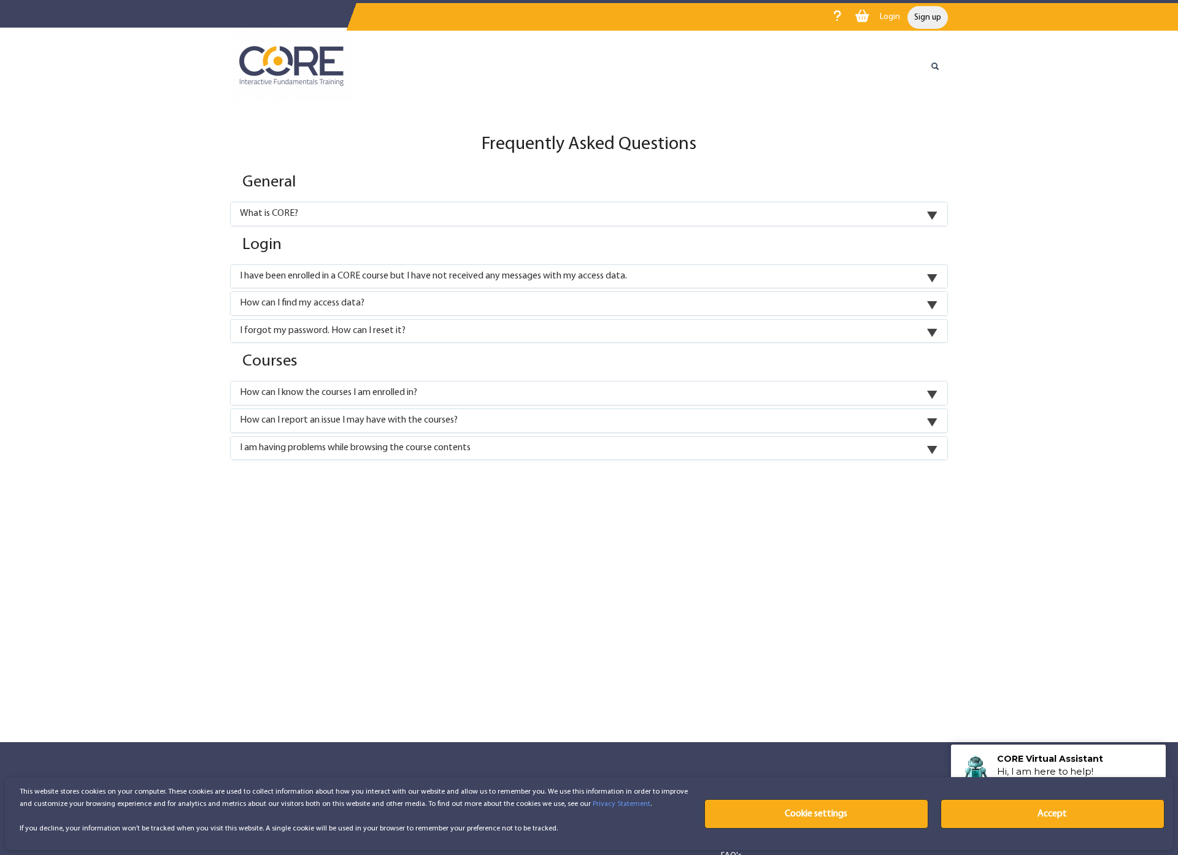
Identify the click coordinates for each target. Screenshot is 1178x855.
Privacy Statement (621, 804)
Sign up (927, 17)
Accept (1052, 814)
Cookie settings (816, 814)
